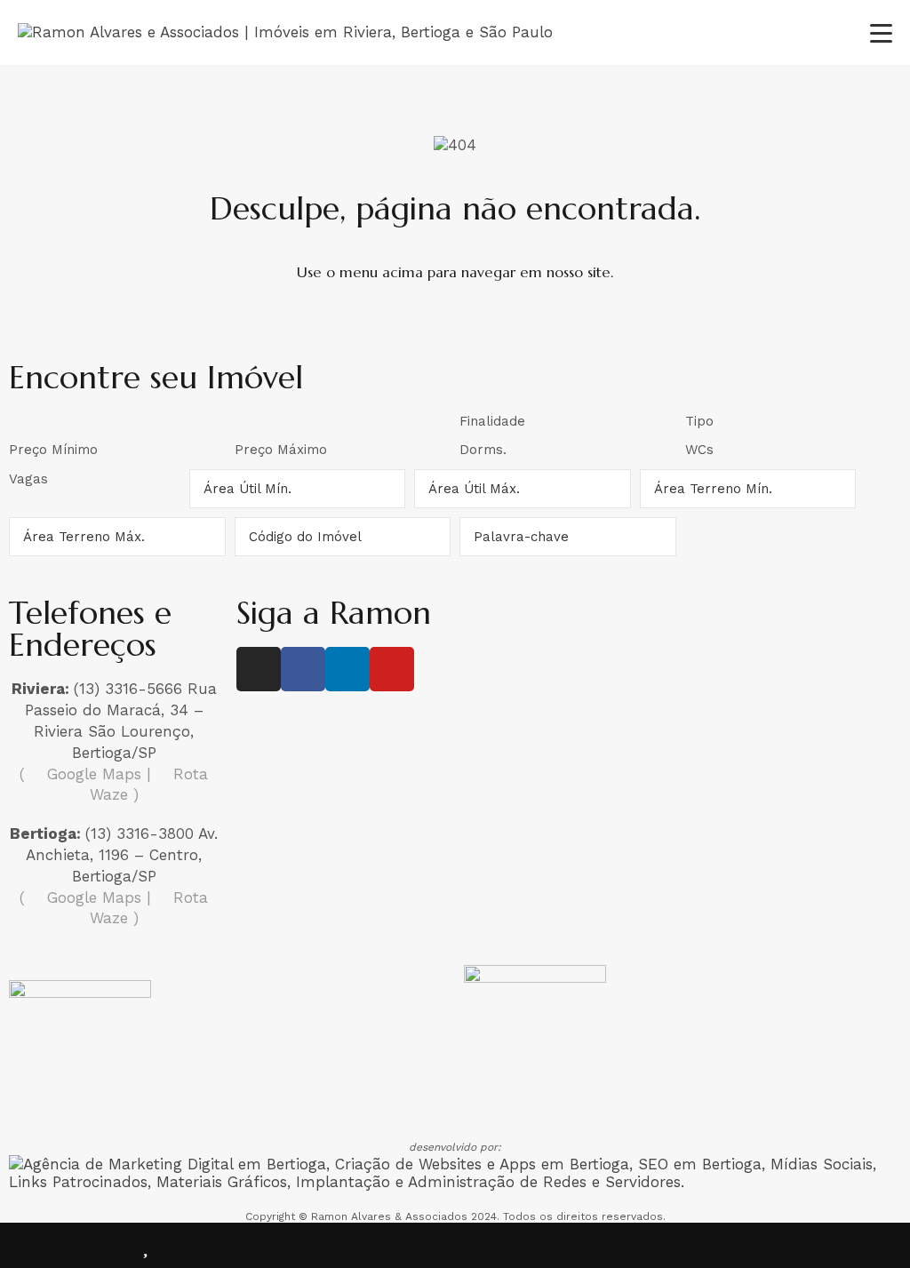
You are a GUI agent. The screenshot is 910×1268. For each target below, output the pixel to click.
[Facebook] (303, 669)
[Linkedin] (347, 669)
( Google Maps (80, 774)
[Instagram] (258, 669)
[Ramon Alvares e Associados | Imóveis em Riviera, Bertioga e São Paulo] (285, 32)
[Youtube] (392, 669)
